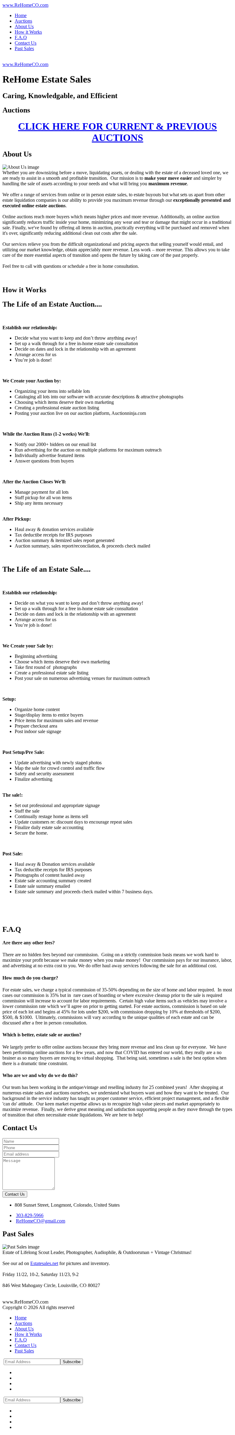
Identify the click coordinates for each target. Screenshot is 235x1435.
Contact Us (15, 1194)
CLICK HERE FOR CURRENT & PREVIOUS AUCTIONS (117, 132)
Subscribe (71, 1361)
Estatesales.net (44, 1263)
